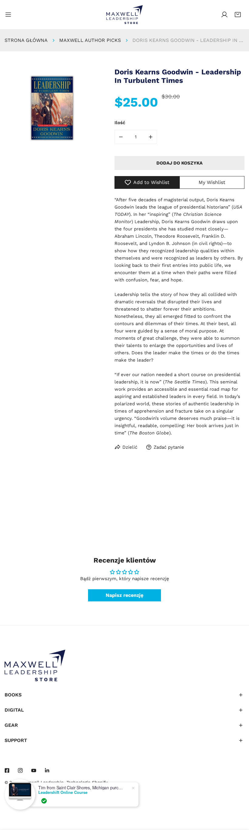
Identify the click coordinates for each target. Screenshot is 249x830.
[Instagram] (20, 770)
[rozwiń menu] (8, 15)
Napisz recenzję (124, 595)
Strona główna (26, 40)
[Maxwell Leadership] (124, 14)
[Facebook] (7, 770)
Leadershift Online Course (62, 792)
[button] (237, 14)
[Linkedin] (47, 770)
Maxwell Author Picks (90, 40)
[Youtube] (33, 770)
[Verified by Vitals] (44, 801)
